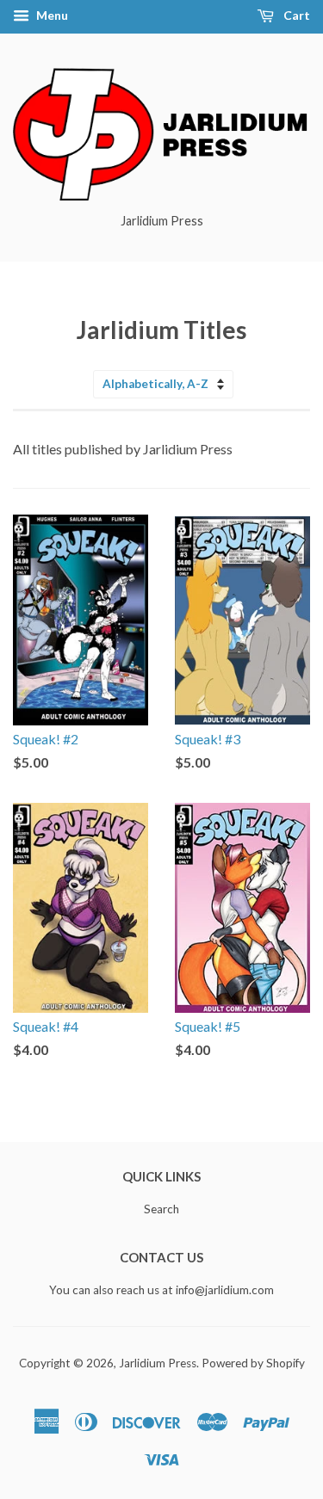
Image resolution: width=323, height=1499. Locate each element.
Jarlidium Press (157, 1363)
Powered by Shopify (253, 1363)
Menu (51, 15)
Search (161, 1209)
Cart (295, 15)
